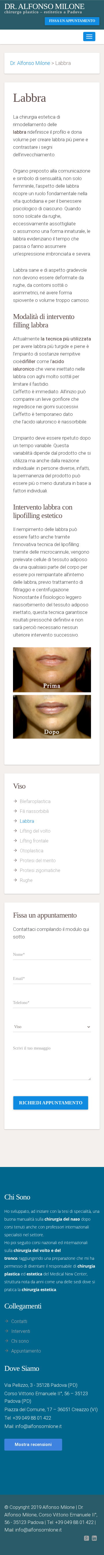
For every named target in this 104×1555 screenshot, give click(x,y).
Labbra (27, 821)
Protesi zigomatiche (40, 870)
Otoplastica (31, 850)
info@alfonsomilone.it (38, 1426)
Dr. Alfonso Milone (44, 6)
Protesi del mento (38, 860)
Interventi (20, 1331)
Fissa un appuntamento (72, 21)
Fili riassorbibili (34, 811)
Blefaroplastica (35, 801)
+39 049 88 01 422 (32, 1418)
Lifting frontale (34, 841)
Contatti (19, 1321)
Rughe (26, 880)
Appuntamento (26, 1351)
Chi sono (20, 1341)
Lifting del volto (35, 831)
